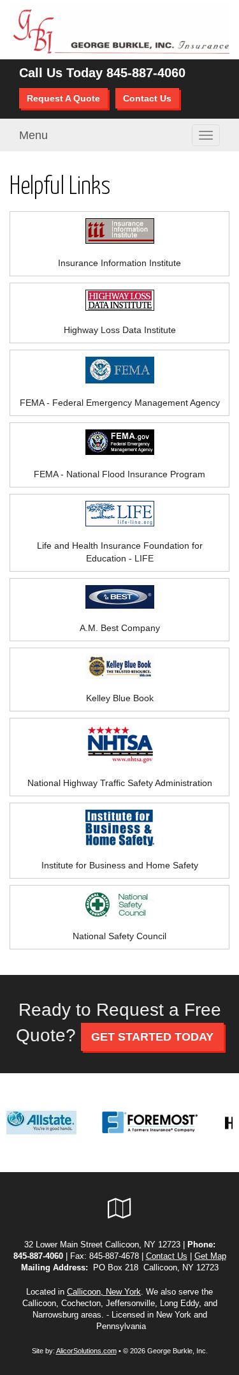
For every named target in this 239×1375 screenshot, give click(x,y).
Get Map (210, 1256)
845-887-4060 (145, 73)
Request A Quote (63, 98)
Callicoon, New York (104, 1292)
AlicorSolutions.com (86, 1351)
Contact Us (147, 98)
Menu (33, 135)
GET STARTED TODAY (152, 1036)
